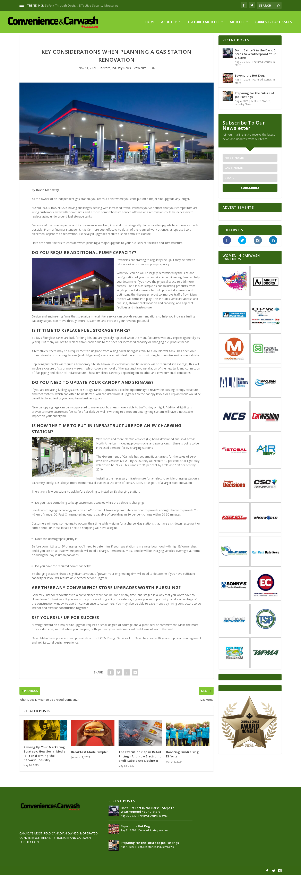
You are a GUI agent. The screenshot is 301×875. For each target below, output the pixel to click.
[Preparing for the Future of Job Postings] (228, 96)
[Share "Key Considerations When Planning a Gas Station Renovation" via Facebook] (110, 672)
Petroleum (139, 68)
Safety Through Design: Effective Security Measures (81, 5)
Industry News (121, 68)
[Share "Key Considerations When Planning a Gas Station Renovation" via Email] (135, 672)
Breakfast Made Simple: (89, 752)
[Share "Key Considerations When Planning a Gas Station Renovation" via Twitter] (119, 672)
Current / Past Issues (273, 22)
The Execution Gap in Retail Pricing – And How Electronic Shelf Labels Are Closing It (140, 756)
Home (150, 22)
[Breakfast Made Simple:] (92, 733)
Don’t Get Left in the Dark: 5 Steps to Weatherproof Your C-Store (255, 54)
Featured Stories (262, 62)
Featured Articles (203, 22)
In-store (105, 68)
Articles (237, 22)
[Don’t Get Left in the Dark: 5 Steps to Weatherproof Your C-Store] (228, 53)
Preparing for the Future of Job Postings (254, 95)
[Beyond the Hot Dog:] (228, 78)
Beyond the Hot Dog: (250, 75)
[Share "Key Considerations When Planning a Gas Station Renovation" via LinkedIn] (127, 672)
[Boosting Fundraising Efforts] (187, 733)
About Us (169, 22)
